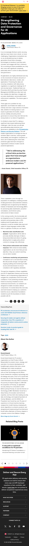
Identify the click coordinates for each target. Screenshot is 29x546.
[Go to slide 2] (9, 463)
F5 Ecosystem (8, 443)
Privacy (22, 537)
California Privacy (14, 539)
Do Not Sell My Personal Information (13, 542)
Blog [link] (10, 17)
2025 (6, 335)
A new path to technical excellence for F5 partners (12, 446)
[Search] (24, 1)
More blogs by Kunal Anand (9, 416)
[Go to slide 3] (12, 463)
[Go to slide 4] (16, 463)
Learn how (11, 487)
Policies (15, 537)
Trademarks (8, 537)
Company (4, 17)
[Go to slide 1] (5, 463)
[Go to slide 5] (20, 463)
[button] (14, 184)
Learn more (22, 10)
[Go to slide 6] (23, 463)
